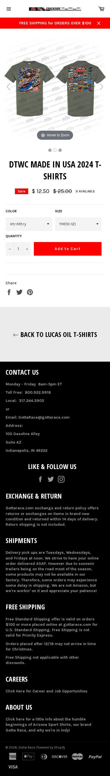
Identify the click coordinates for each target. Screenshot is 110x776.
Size (58, 211)
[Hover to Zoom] (55, 89)
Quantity (14, 236)
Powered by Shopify (50, 747)
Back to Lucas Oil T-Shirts (58, 334)
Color (11, 211)
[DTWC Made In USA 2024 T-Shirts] (50, 150)
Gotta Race (26, 747)
